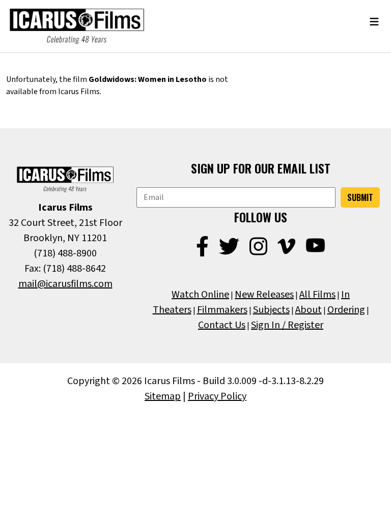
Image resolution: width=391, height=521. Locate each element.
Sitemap (163, 396)
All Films (317, 294)
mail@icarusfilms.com (65, 284)
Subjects (271, 310)
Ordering (346, 310)
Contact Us (221, 325)
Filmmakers (222, 310)
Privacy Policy (217, 396)
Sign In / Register (287, 325)
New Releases (264, 294)
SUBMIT (360, 197)
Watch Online (200, 294)
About (308, 310)
